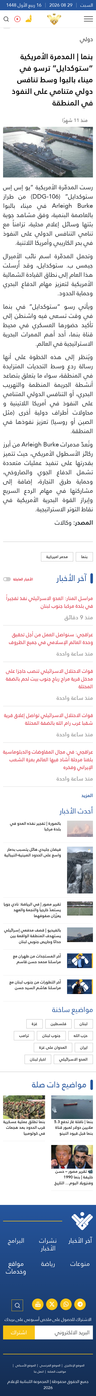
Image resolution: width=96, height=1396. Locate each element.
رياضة (48, 1264)
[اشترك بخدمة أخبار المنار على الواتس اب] (66, 1305)
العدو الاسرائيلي (73, 1059)
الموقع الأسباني (25, 1365)
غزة (34, 1023)
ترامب (24, 1035)
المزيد (87, 795)
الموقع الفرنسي (50, 1365)
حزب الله (81, 1035)
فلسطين (58, 1023)
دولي (86, 38)
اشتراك (19, 1332)
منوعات (80, 1264)
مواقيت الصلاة (57, 1371)
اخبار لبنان (38, 1059)
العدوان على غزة (53, 1047)
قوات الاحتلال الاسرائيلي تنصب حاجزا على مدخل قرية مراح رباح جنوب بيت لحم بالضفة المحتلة (49, 678)
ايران (84, 1047)
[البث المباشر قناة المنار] (37, 1305)
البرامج (16, 1240)
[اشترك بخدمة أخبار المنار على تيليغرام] (80, 1305)
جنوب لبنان (51, 1035)
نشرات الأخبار (48, 1244)
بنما (84, 556)
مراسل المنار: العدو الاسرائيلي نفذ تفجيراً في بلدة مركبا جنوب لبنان (49, 602)
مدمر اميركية (57, 556)
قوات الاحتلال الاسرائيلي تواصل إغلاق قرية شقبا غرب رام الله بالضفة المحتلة (48, 719)
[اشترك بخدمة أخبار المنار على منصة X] (52, 1305)
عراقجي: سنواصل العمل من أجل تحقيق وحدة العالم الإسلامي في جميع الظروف (51, 638)
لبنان (84, 1023)
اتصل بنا (39, 1371)
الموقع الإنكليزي (74, 1365)
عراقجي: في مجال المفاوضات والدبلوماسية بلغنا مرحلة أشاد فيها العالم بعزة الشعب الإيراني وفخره (48, 759)
